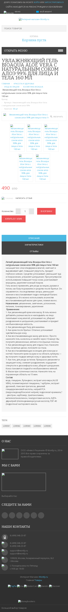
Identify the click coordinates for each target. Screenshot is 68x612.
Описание (34, 238)
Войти (37, 2)
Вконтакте (5, 515)
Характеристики (34, 244)
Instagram (34, 515)
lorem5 (47, 426)
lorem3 (26, 426)
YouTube (26, 515)
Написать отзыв (24, 198)
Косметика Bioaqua (33, 86)
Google (19, 515)
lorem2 (16, 426)
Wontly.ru (43, 577)
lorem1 (6, 426)
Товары (38, 580)
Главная (6, 83)
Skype (41, 515)
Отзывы (34, 251)
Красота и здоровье (24, 83)
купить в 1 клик (13, 218)
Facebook (12, 515)
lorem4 (37, 426)
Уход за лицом (11, 86)
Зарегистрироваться (54, 2)
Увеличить (58, 117)
